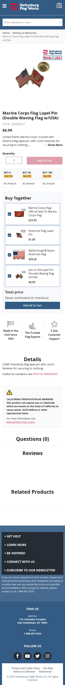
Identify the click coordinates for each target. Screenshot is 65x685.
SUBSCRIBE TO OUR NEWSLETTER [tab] (31, 570)
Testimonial (45, 671)
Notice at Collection (24, 671)
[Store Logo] (25, 7)
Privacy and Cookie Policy (26, 668)
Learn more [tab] (16, 545)
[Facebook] (17, 656)
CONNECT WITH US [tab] (21, 562)
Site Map (48, 668)
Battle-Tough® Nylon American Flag (41, 252)
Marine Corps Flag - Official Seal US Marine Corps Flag (42, 211)
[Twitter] (37, 656)
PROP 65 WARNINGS (45, 374)
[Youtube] (27, 656)
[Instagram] (47, 656)
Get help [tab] (14, 536)
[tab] (32, 359)
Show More (55, 145)
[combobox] (32, 22)
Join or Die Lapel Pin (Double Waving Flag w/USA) (41, 273)
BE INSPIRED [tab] (16, 553)
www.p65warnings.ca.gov (20, 422)
